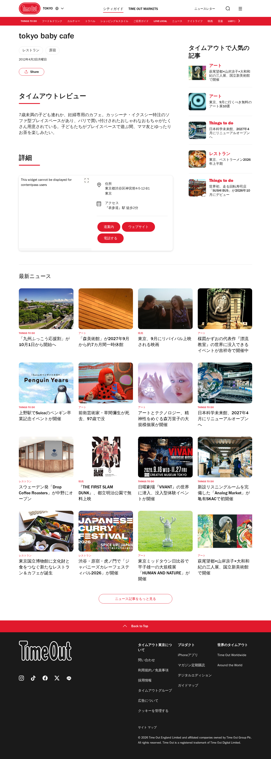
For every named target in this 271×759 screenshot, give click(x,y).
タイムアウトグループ (155, 691)
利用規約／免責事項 (153, 670)
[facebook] (45, 678)
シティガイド (113, 9)
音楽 (220, 21)
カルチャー (73, 21)
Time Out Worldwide (231, 655)
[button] (86, 180)
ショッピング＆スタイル (114, 21)
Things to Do (29, 21)
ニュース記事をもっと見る (135, 599)
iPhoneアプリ (188, 655)
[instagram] (21, 678)
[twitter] (56, 678)
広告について (148, 701)
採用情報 (145, 681)
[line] (68, 678)
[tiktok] (33, 678)
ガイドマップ (188, 686)
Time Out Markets (143, 9)
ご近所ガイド (141, 21)
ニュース (177, 21)
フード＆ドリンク (52, 21)
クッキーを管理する (153, 711)
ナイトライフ (195, 21)
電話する (110, 238)
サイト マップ (147, 727)
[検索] (227, 8)
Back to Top (139, 626)
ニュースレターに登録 (204, 9)
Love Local (160, 21)
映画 (210, 21)
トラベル (90, 21)
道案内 (109, 227)
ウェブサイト (138, 227)
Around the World (229, 665)
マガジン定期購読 (191, 665)
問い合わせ (146, 660)
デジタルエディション (195, 675)
